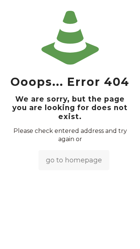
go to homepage (74, 160)
